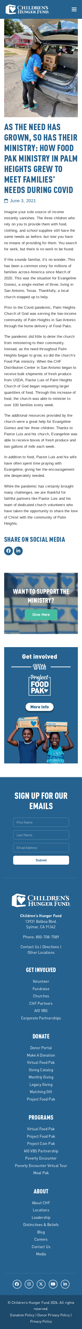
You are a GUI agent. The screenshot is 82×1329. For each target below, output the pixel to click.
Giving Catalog (41, 1069)
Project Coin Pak (41, 1143)
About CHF (41, 1202)
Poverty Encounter (41, 1158)
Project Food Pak (41, 1099)
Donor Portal (41, 1047)
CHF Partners (40, 1003)
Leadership (41, 1217)
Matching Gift (41, 1091)
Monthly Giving (41, 1077)
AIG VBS (41, 1010)
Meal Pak (41, 1172)
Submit (41, 860)
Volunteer (41, 981)
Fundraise (41, 988)
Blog (41, 1232)
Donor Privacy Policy (53, 1315)
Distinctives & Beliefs (41, 1224)
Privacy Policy (41, 1321)
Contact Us (30, 946)
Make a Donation (41, 1055)
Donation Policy (22, 1315)
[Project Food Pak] (41, 761)
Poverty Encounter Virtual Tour (41, 1165)
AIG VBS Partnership (41, 1150)
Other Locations (41, 952)
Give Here (41, 615)
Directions (50, 946)
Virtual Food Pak (41, 1062)
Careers (40, 1239)
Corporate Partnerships (41, 1017)
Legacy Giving (41, 1084)
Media (41, 1253)
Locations (41, 1209)
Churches (41, 995)
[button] (74, 9)
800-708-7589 (47, 936)
